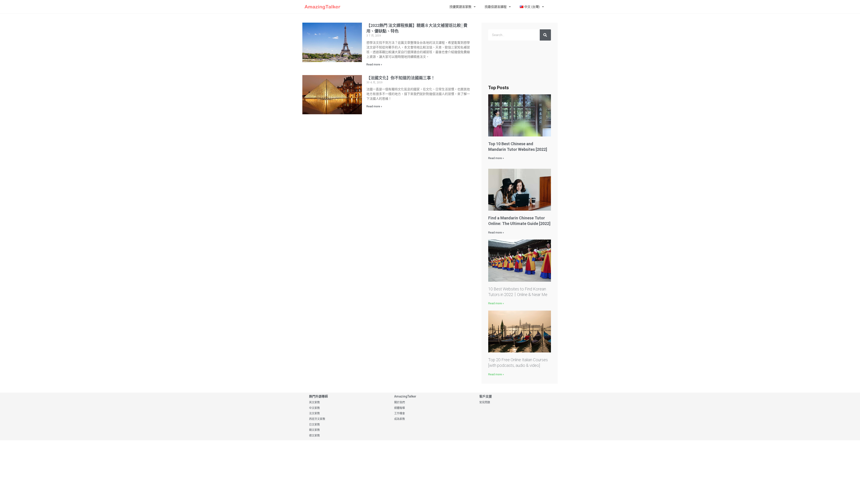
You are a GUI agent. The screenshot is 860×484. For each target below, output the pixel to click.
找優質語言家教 (460, 7)
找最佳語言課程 (496, 7)
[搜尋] (545, 35)
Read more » (374, 64)
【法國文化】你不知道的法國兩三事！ (400, 78)
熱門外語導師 (318, 396)
